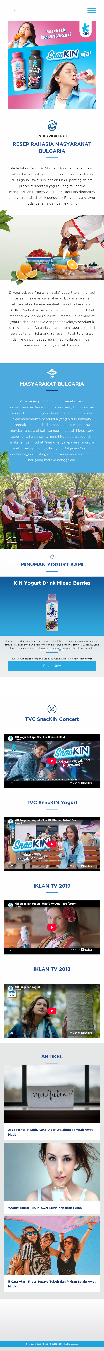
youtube (45, 1327)
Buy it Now (52, 665)
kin (52, 10)
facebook (31, 1327)
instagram (58, 1327)
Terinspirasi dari (52, 135)
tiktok (72, 1327)
